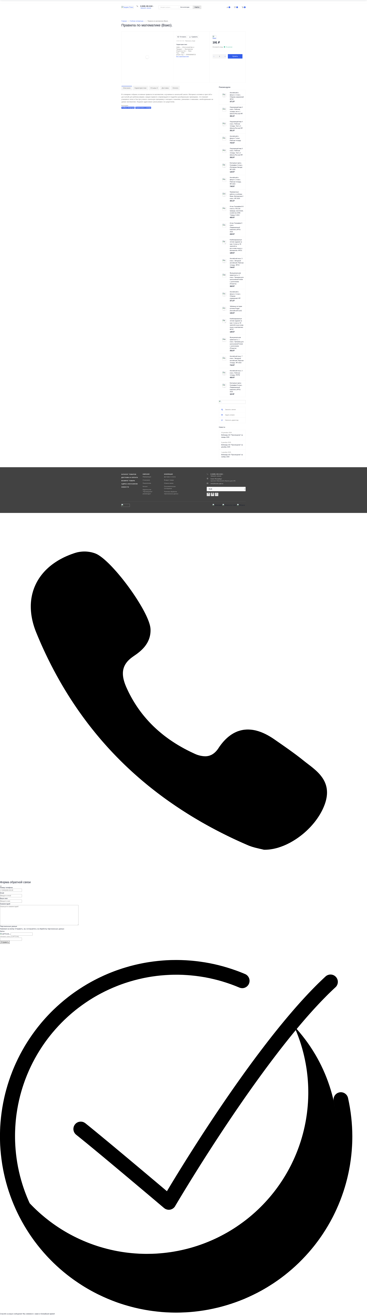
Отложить (183, 37)
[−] (214, 56)
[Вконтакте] (208, 494)
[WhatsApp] (216, 494)
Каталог (145, 486)
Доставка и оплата (129, 477)
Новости (125, 487)
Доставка (165, 88)
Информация (147, 477)
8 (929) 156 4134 (146, 6)
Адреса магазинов (129, 484)
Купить (235, 56)
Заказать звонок (145, 8)
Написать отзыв (190, 41)
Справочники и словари (143, 107)
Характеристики (140, 88)
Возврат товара (128, 480)
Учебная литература (128, 107)
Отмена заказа (168, 483)
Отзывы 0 (154, 88)
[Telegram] (212, 494)
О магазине (146, 480)
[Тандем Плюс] (127, 7)
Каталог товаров (132, 13)
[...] (232, 402)
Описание (126, 88)
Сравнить (194, 37)
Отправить (5, 942)
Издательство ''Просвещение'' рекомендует (148, 491)
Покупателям (147, 483)
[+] (225, 56)
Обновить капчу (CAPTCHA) (9, 936)
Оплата (175, 88)
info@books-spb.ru (217, 483)
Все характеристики (182, 56)
